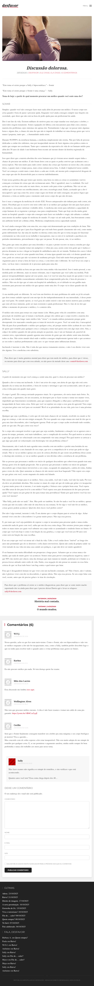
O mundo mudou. (47, 609)
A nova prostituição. (10, 904)
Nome (7, 832)
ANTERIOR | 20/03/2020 (47, 598)
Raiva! (5, 897)
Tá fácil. (5, 922)
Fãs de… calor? (8, 915)
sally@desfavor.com (13, 591)
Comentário (10, 799)
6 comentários (69, 73)
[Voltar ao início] (10, 5)
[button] (87, 5)
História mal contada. (47, 601)
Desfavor (33, 73)
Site (6, 853)
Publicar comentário (18, 870)
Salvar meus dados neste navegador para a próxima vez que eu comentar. (39, 864)
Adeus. (5, 893)
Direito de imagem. (10, 900)
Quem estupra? (8, 919)
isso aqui (30, 689)
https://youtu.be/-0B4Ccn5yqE (24, 713)
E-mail (7, 843)
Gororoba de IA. (9, 908)
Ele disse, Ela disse (50, 73)
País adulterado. (9, 926)
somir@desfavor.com (79, 361)
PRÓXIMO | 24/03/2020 (47, 606)
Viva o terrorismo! (10, 911)
